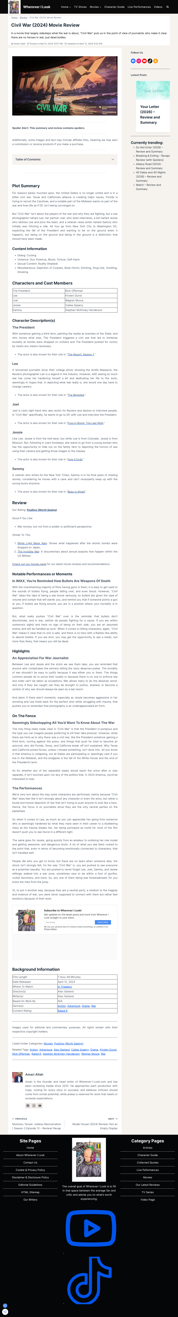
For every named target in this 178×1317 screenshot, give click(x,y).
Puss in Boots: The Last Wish (85, 423)
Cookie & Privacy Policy (30, 1170)
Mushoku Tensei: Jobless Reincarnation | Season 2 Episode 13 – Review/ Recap (36, 1124)
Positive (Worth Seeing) (68, 1043)
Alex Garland (62, 1049)
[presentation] (153, 90)
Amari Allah (19, 43)
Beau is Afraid (76, 491)
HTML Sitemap (30, 1192)
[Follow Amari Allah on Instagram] (33, 1105)
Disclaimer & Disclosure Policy (30, 1177)
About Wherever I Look (30, 1155)
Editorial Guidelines (30, 1184)
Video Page (148, 1199)
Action (62, 1005)
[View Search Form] (167, 7)
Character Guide (114, 6)
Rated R (62, 1010)
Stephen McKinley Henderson (61, 1053)
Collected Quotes (147, 1162)
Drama (86, 1005)
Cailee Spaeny (80, 1049)
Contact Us (30, 1162)
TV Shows (80, 6)
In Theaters (65, 986)
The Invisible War (28, 551)
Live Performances (139, 6)
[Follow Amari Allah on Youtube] (39, 1105)
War (93, 1005)
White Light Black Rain (32, 543)
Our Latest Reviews (148, 1184)
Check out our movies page (29, 564)
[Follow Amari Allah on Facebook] (27, 1105)
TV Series (148, 1192)
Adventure (73, 1005)
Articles (147, 1147)
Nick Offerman (21, 1053)
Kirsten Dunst (108, 1049)
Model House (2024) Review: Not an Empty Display (95, 1124)
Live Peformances (148, 1170)
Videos (158, 6)
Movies (23, 17)
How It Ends (75, 459)
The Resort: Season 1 (81, 354)
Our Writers (30, 1199)
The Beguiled (76, 395)
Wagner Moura (90, 1053)
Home (14, 17)
